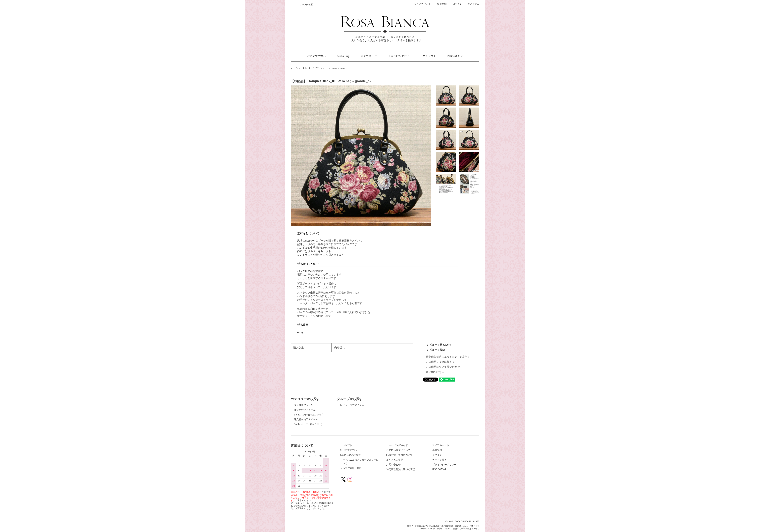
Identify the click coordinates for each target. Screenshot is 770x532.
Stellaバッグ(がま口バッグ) (308, 414)
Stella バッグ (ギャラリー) (314, 68)
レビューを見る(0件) (439, 344)
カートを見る (439, 459)
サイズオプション (303, 405)
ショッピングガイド (400, 56)
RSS (434, 469)
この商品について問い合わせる (444, 366)
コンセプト (429, 56)
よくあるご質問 (394, 459)
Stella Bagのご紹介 (350, 455)
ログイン (457, 3)
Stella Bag (343, 56)
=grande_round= (339, 68)
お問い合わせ (455, 56)
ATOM (442, 469)
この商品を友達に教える (440, 361)
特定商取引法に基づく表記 (400, 469)
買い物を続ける (435, 372)
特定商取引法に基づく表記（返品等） (448, 356)
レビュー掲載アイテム (352, 405)
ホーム (294, 68)
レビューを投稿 (436, 349)
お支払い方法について (398, 450)
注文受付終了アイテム (306, 419)
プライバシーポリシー (444, 464)
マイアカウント (422, 3)
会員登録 (442, 3)
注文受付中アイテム (305, 409)
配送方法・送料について (399, 455)
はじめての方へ (316, 56)
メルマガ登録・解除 (351, 468)
